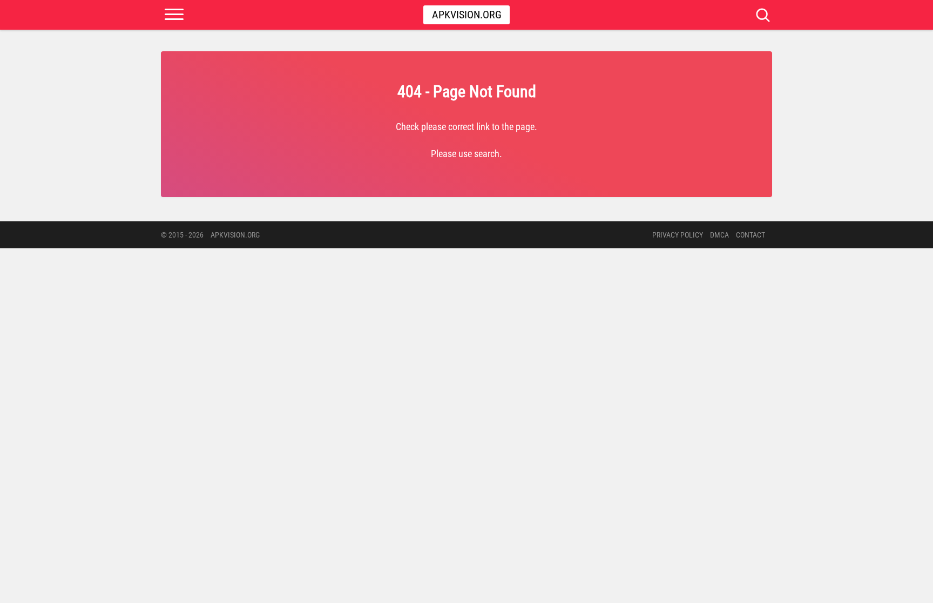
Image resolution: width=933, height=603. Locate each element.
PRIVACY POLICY (677, 235)
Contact (750, 235)
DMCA (719, 235)
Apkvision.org (467, 14)
